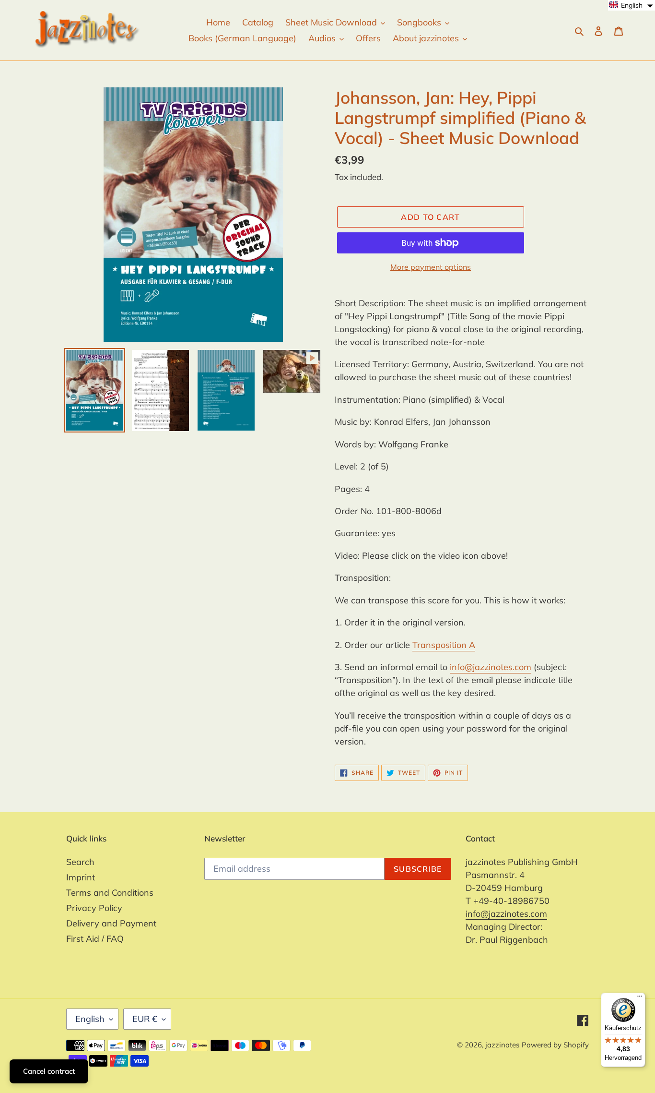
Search (80, 861)
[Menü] (639, 998)
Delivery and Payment (111, 923)
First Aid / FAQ (95, 938)
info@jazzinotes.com (490, 667)
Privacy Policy (94, 907)
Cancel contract (49, 1071)
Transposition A (443, 644)
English (90, 1018)
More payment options (430, 267)
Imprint (80, 877)
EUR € (144, 1018)
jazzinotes (502, 1044)
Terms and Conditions (109, 892)
